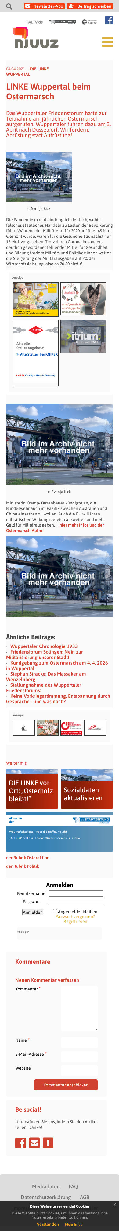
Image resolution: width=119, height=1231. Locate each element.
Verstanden (48, 1224)
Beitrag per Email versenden (34, 1143)
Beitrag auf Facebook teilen (20, 1143)
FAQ (73, 1186)
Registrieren (75, 921)
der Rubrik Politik (22, 866)
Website (23, 1068)
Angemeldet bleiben (77, 911)
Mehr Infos (73, 1224)
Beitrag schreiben (94, 6)
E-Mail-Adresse (31, 1054)
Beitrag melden (48, 1143)
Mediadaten (46, 1186)
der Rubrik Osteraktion (27, 857)
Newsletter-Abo (48, 6)
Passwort (31, 901)
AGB (84, 1197)
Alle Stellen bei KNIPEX (37, 354)
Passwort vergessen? (75, 916)
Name (22, 1040)
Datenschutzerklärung (46, 1197)
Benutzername (31, 893)
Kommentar (28, 989)
